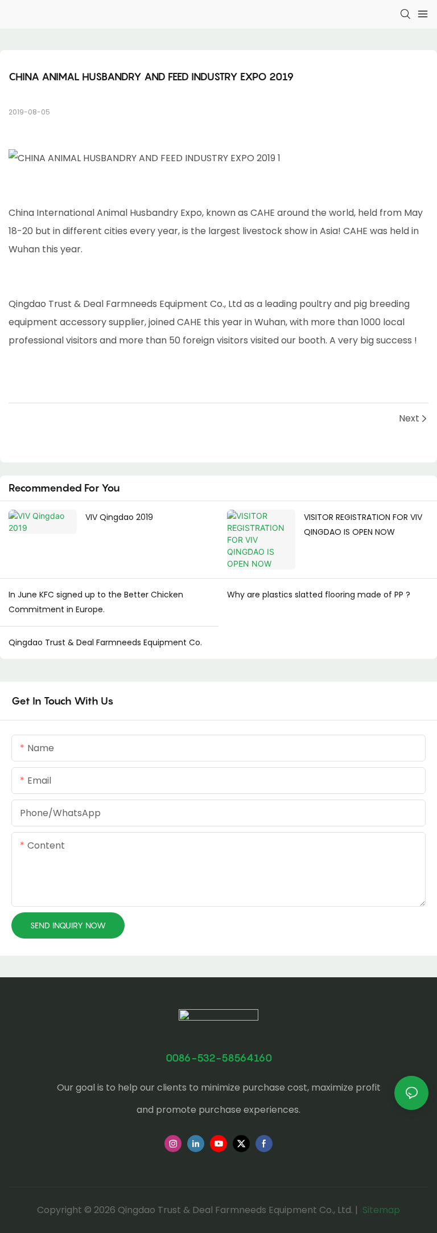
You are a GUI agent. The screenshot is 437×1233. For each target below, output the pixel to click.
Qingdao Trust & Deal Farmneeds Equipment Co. (105, 642)
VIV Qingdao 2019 (119, 517)
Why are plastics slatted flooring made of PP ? (318, 594)
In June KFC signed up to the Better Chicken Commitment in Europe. (96, 602)
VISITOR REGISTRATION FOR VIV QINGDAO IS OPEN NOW (363, 524)
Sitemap (380, 1209)
